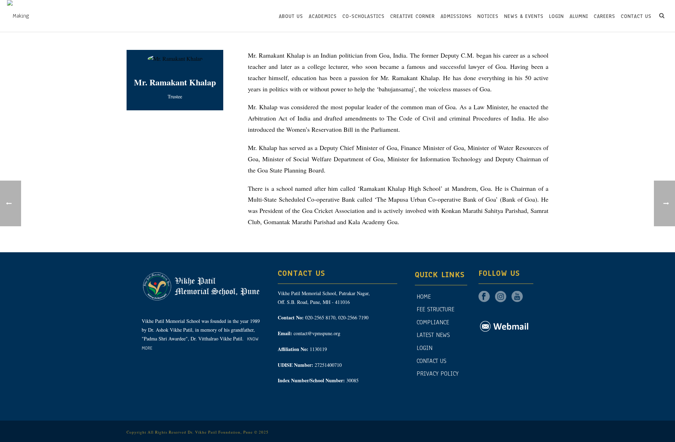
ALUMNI (579, 16)
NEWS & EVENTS (524, 16)
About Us (291, 16)
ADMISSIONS (456, 16)
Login (556, 16)
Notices (488, 16)
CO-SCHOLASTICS (363, 16)
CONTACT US (636, 16)
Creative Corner (412, 16)
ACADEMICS (323, 16)
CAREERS (604, 16)
